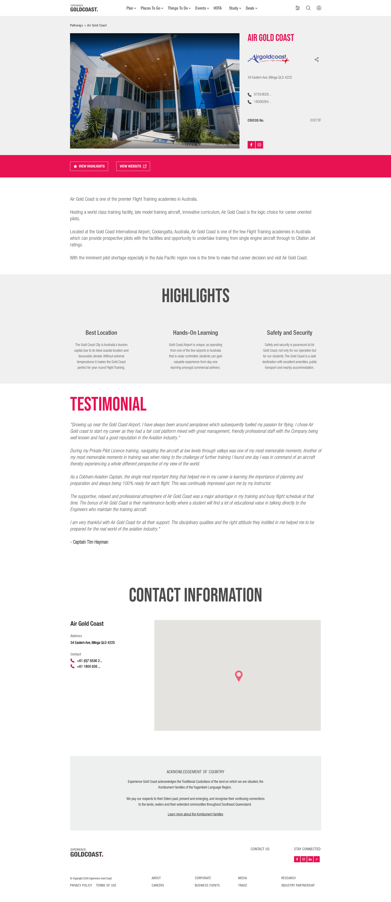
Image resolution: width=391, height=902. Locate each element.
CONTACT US (260, 849)
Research (288, 878)
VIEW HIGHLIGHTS (92, 166)
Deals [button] (250, 8)
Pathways (76, 25)
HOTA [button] (218, 8)
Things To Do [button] (178, 8)
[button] (297, 8)
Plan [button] (129, 8)
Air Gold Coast (97, 25)
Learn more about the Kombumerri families (195, 814)
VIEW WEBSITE (130, 166)
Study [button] (233, 8)
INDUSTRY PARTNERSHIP (298, 886)
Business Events (207, 886)
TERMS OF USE (106, 885)
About (156, 878)
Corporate (203, 878)
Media (242, 878)
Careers (158, 886)
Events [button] (200, 8)
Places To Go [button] (150, 8)
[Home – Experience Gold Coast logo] (87, 852)
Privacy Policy (81, 885)
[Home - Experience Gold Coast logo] (84, 8)
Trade (242, 886)
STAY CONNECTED (307, 849)
